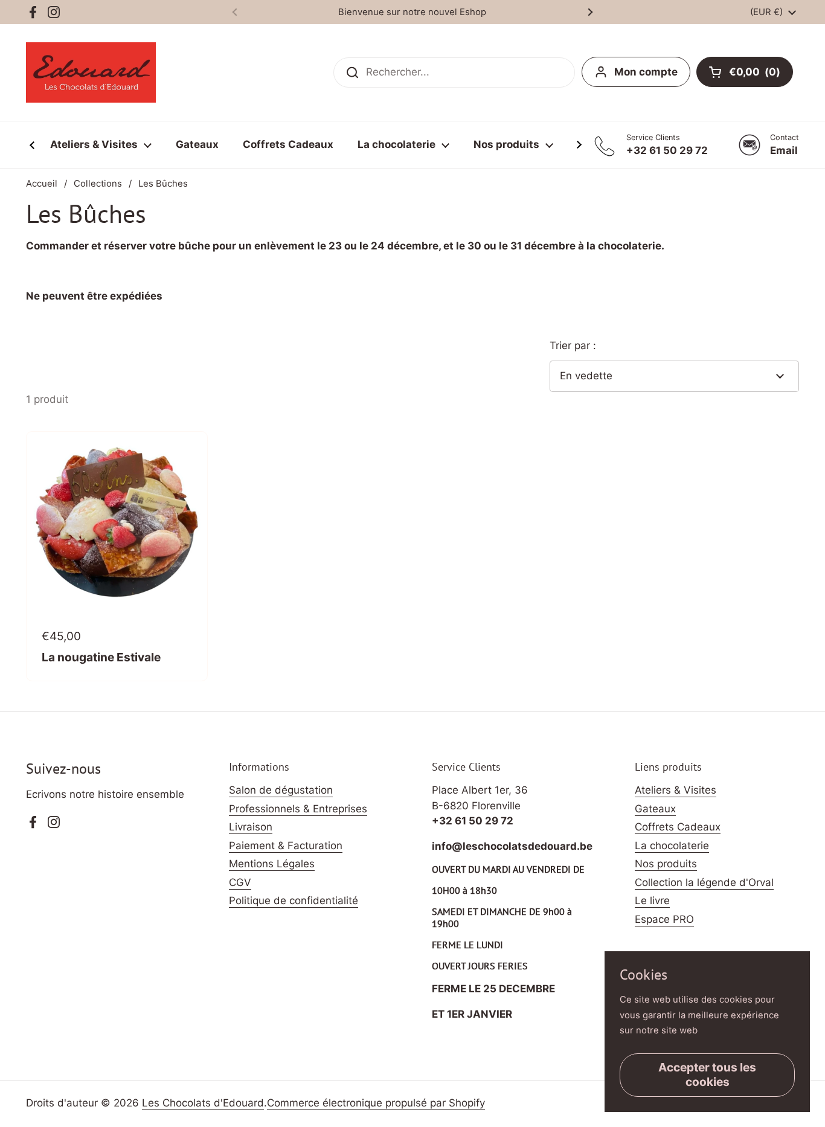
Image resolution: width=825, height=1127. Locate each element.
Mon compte (646, 72)
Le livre (652, 900)
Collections (98, 183)
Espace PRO (664, 919)
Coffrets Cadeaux (678, 827)
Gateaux (655, 809)
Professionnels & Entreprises (298, 809)
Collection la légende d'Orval (704, 882)
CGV (240, 882)
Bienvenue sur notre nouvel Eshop (412, 12)
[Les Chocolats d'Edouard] (91, 72)
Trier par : (573, 345)
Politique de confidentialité (293, 900)
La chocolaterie (672, 846)
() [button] (761, 74)
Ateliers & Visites (675, 790)
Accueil (41, 183)
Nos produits (666, 864)
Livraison (250, 827)
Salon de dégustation (281, 790)
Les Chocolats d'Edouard (203, 1103)
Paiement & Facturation (285, 846)
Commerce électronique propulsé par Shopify (376, 1103)
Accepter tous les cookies (707, 1074)
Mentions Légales (272, 864)
